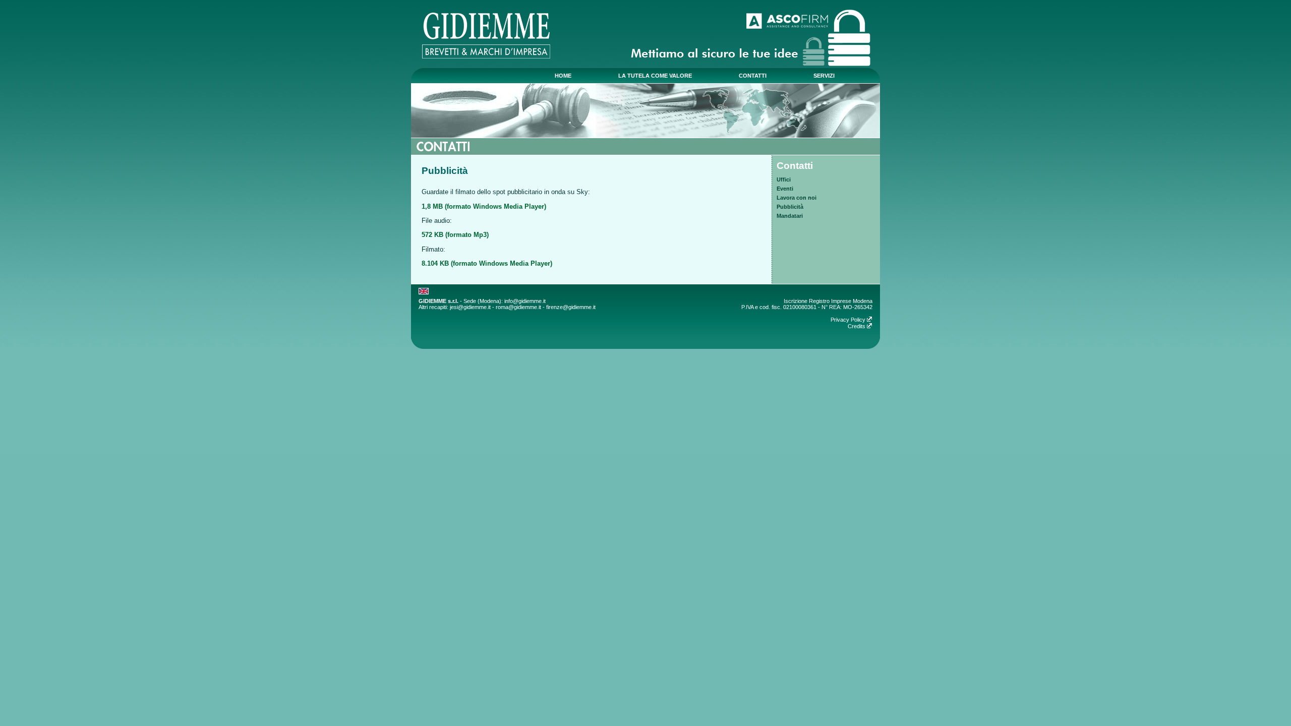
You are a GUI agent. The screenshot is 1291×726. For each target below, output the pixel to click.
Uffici (784, 179)
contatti (753, 76)
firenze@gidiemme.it (571, 307)
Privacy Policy (849, 320)
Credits (857, 326)
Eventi (785, 189)
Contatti (795, 165)
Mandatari (790, 216)
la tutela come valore (655, 76)
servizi (824, 76)
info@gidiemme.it (525, 301)
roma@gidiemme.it (518, 307)
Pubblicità (790, 207)
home (563, 76)
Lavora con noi (796, 198)
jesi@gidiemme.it (470, 307)
